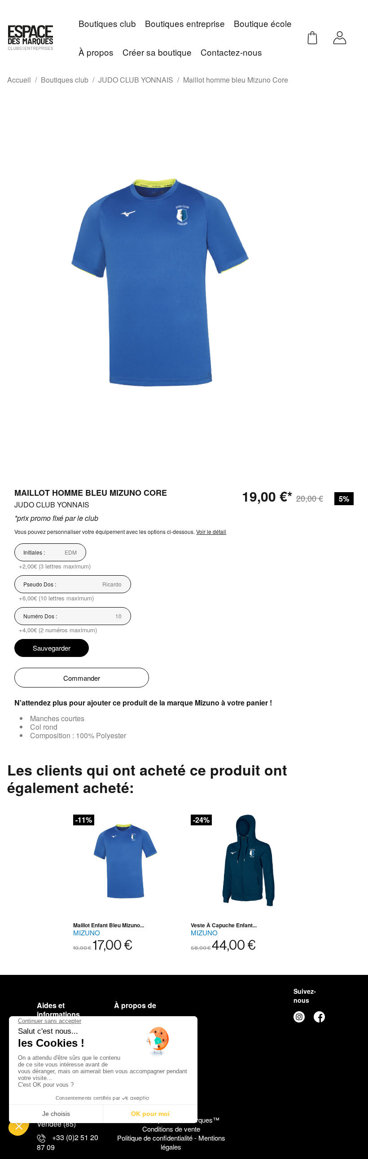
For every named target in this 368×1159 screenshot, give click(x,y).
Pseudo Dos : (39, 584)
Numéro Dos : (40, 616)
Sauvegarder (51, 647)
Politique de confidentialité (155, 1137)
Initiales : (34, 552)
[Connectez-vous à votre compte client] (339, 36)
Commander (81, 678)
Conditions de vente (171, 1128)
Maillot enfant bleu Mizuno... (108, 925)
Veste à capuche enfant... (224, 925)
